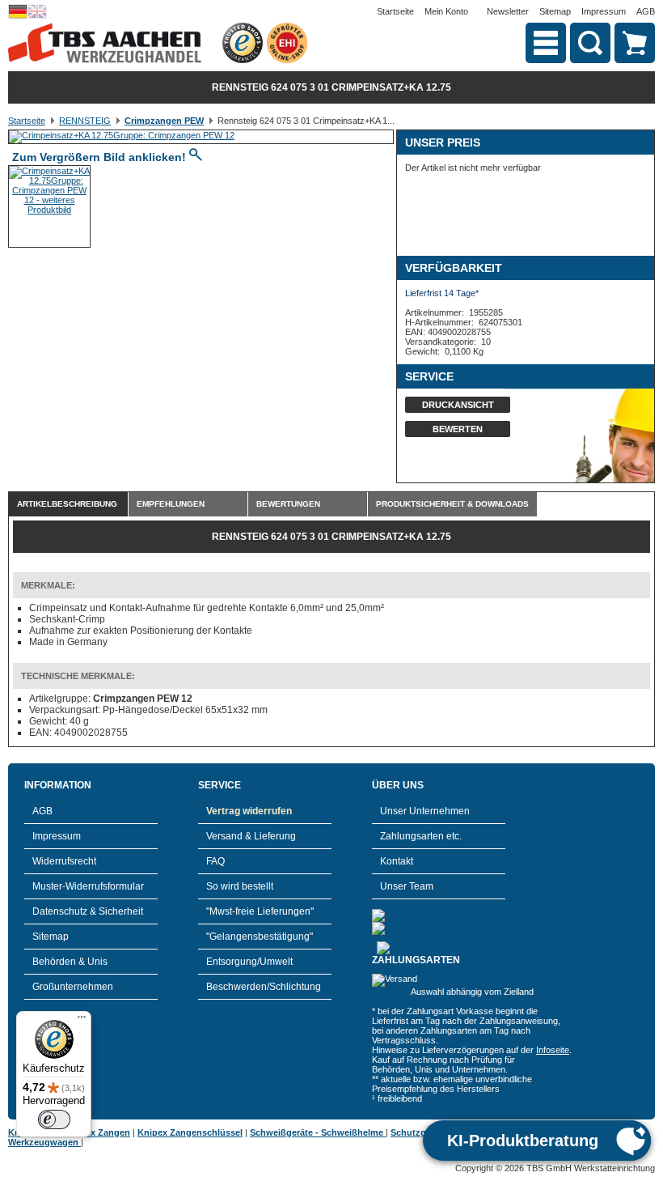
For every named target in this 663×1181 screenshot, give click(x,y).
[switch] (54, 1119)
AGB (645, 11)
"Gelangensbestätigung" (259, 936)
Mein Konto (446, 11)
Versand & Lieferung (251, 836)
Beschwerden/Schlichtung (263, 986)
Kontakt (396, 861)
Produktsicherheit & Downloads (452, 503)
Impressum (603, 11)
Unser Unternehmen (425, 811)
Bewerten (458, 429)
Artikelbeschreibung (67, 503)
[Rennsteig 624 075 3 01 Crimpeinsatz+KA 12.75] (121, 135)
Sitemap (555, 11)
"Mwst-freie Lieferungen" (260, 911)
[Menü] (81, 1020)
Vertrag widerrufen (249, 811)
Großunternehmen (72, 986)
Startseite (395, 11)
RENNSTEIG (85, 120)
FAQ (215, 861)
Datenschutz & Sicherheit (87, 911)
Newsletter (508, 11)
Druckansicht (458, 405)
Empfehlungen (171, 503)
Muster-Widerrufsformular (88, 886)
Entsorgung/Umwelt (249, 961)
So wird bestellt (239, 886)
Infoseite (552, 1050)
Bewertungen (288, 503)
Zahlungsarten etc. (421, 836)
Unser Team (406, 886)
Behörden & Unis (70, 961)
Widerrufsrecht (64, 861)
